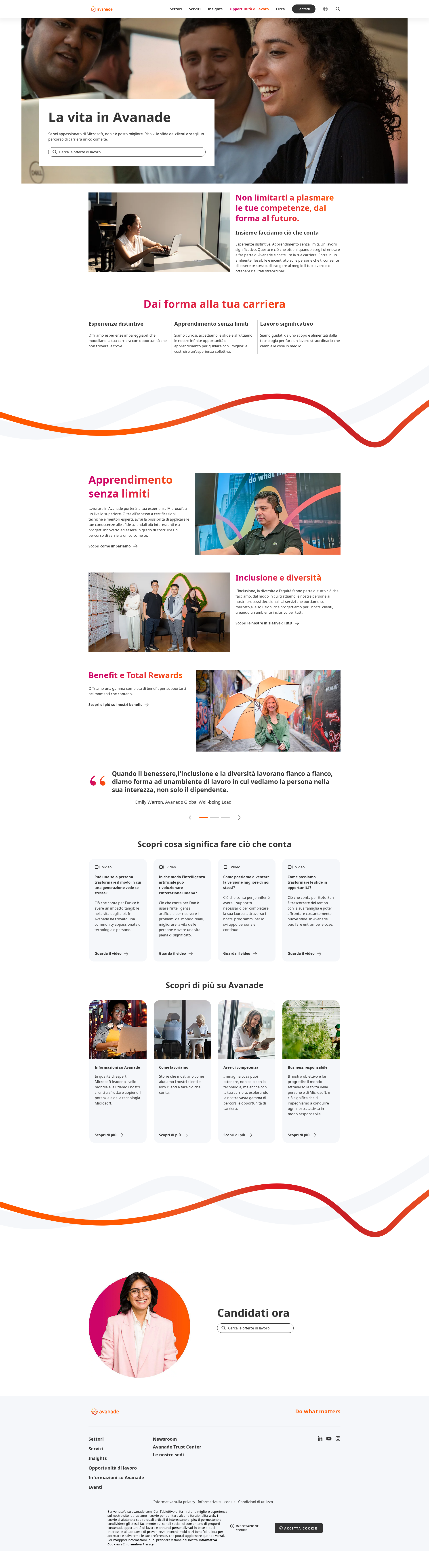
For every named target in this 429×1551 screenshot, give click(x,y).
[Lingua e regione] (329, 9)
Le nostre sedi (168, 1447)
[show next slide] (239, 809)
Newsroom (165, 1431)
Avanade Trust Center (177, 1439)
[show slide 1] (203, 809)
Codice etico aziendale (225, 1500)
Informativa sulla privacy (174, 1493)
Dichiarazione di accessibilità (179, 1500)
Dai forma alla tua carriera (214, 304)
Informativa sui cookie (217, 1493)
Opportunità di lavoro (249, 8)
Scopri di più (106, 1126)
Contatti (303, 9)
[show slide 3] (225, 809)
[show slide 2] (214, 809)
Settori (176, 8)
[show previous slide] (190, 809)
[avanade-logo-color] (101, 9)
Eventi (95, 1479)
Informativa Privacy (138, 1544)
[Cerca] (338, 9)
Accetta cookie (300, 1528)
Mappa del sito (258, 1500)
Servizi (195, 8)
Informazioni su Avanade (116, 1469)
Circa (280, 8)
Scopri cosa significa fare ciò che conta (214, 836)
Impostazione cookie (247, 1528)
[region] (214, 1528)
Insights (215, 8)
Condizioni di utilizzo (255, 1493)
